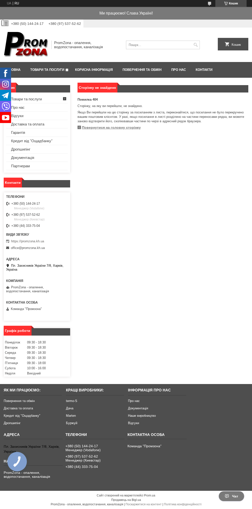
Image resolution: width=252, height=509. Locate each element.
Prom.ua (149, 495)
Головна (12, 70)
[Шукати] (195, 45)
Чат (235, 496)
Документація (22, 157)
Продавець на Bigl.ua (126, 500)
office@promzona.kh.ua (28, 248)
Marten (71, 415)
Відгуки (17, 116)
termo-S (71, 401)
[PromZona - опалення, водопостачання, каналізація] (26, 45)
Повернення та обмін (142, 70)
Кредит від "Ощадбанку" (31, 141)
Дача (69, 408)
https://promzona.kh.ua (27, 241)
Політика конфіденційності (183, 504)
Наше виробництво (142, 415)
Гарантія (18, 132)
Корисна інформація (94, 70)
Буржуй (71, 423)
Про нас (178, 70)
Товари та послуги (47, 70)
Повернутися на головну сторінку (111, 127)
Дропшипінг (20, 149)
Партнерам (20, 166)
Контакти (204, 70)
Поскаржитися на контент (144, 504)
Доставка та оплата (27, 124)
